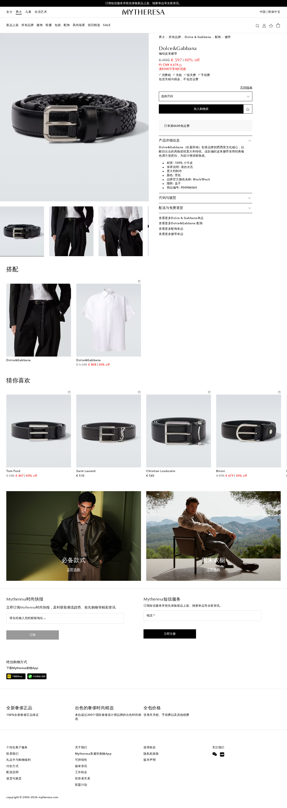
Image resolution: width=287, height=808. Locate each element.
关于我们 (81, 747)
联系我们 (12, 753)
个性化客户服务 (17, 747)
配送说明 (12, 772)
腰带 (228, 37)
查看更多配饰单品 (171, 228)
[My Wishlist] (271, 25)
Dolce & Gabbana (198, 37)
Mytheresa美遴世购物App (93, 753)
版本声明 (150, 759)
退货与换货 (14, 778)
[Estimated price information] (180, 65)
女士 (9, 11)
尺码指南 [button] (246, 87)
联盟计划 (81, 784)
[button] (257, 25)
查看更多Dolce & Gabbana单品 (181, 218)
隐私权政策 (151, 753)
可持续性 (81, 759)
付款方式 (12, 766)
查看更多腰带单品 (171, 234)
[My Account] (264, 25)
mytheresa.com (48, 797)
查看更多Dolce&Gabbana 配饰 (181, 223)
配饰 (218, 37)
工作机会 (81, 772)
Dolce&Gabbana (178, 48)
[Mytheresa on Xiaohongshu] (222, 755)
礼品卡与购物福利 (18, 759)
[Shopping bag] (278, 25)
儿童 (28, 11)
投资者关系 (82, 778)
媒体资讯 (81, 766)
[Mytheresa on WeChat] (214, 754)
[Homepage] (143, 12)
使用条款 (150, 747)
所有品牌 (175, 37)
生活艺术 (41, 11)
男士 (19, 11)
